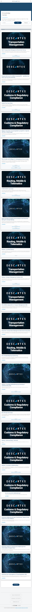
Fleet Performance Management (16, 195)
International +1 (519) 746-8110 (16, 598)
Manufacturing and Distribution (16, 226)
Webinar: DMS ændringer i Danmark (10, 440)
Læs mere (4, 53)
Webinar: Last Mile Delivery (8, 249)
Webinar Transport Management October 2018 (12, 277)
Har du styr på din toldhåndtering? (12, 493)
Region (3, 29)
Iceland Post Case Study (7, 103)
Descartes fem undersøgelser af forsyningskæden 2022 (14, 574)
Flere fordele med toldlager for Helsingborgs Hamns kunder (15, 159)
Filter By (25, 22)
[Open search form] (30, 1)
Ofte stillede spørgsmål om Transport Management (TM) (14, 304)
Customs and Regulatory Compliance (16, 419)
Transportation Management (16, 56)
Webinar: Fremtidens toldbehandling (10, 465)
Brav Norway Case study (7, 412)
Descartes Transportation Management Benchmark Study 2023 (16, 330)
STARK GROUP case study (7, 188)
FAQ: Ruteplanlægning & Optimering (10, 355)
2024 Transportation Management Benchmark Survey (14, 50)
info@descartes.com (16, 601)
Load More (16, 584)
